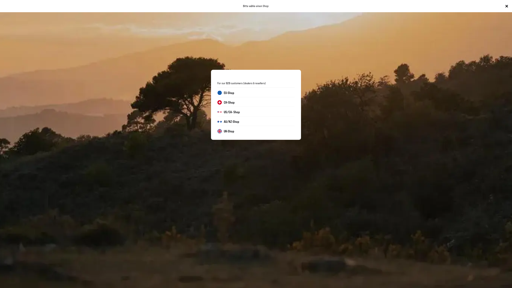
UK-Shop (229, 131)
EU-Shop (229, 93)
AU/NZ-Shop (231, 122)
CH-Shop (229, 102)
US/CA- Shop (232, 112)
